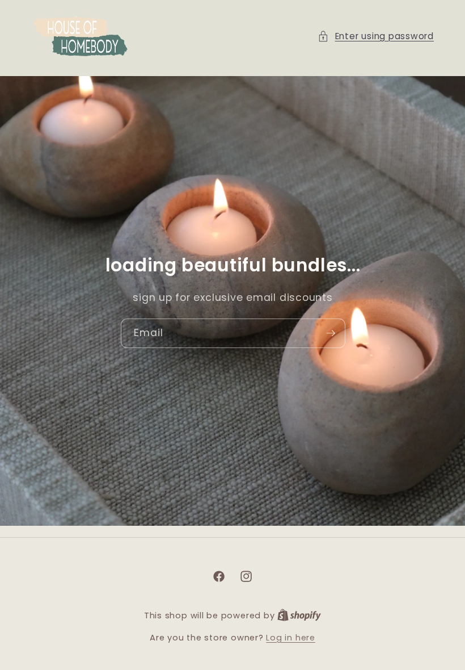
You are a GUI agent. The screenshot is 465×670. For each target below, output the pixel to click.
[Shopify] (299, 615)
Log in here (290, 637)
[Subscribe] (330, 333)
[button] (376, 36)
